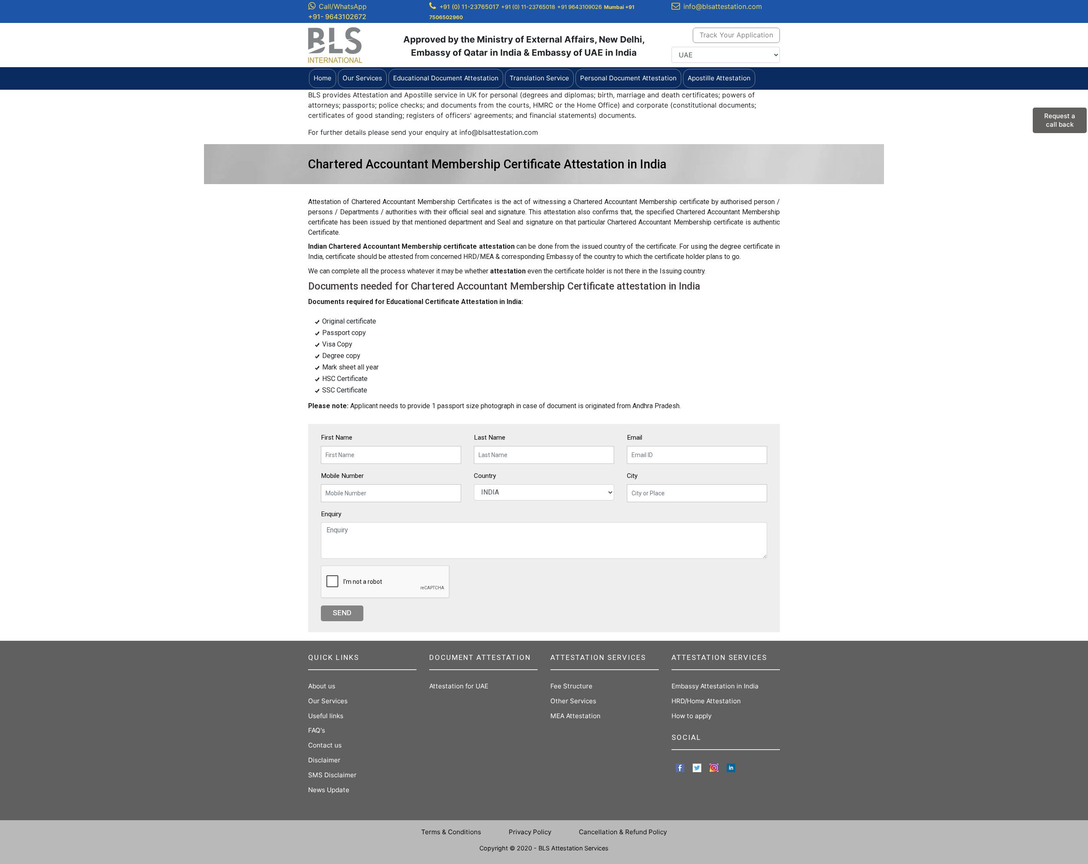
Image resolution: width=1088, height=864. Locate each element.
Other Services (573, 701)
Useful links (325, 716)
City (632, 476)
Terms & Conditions (451, 832)
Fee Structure (571, 686)
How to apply (691, 716)
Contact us (325, 745)
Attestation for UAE (458, 686)
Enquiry (331, 514)
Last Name (489, 437)
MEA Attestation (575, 716)
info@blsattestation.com (722, 6)
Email (634, 437)
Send (342, 612)
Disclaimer (324, 760)
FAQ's (316, 730)
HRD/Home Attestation (706, 701)
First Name (336, 437)
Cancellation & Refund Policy (623, 832)
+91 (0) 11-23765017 (469, 6)
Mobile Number (342, 476)
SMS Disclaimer (332, 775)
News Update (328, 790)
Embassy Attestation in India (715, 686)
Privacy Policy (530, 832)
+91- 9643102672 (337, 16)
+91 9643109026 (579, 6)
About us (321, 686)
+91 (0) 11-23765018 (528, 6)
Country (485, 476)
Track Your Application (736, 35)
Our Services (328, 701)
